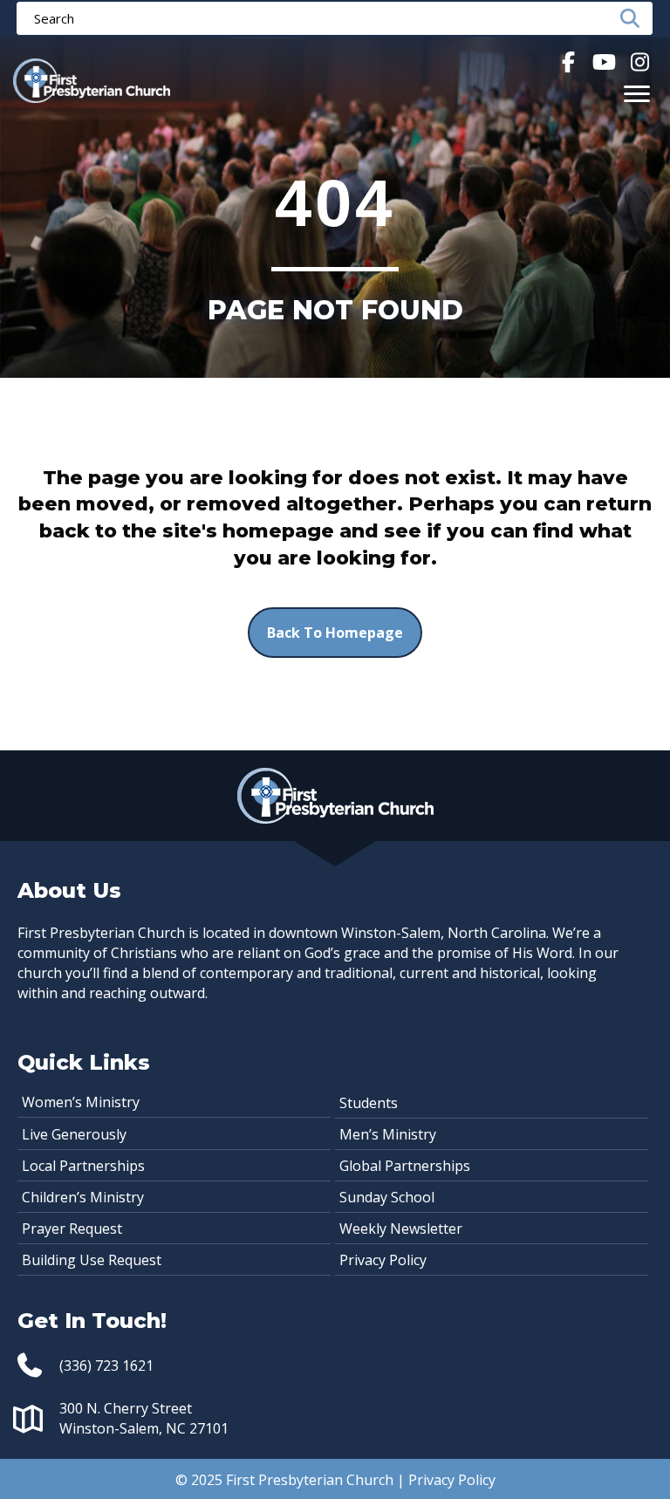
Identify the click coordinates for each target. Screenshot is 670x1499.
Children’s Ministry (83, 1197)
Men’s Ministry (387, 1134)
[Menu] (637, 94)
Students (368, 1102)
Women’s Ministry (81, 1102)
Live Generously (74, 1134)
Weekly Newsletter (400, 1228)
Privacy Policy (383, 1260)
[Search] (635, 18)
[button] (567, 61)
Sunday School (386, 1197)
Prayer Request (72, 1228)
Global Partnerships (404, 1165)
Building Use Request (91, 1260)
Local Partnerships (83, 1165)
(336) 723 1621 (106, 1365)
